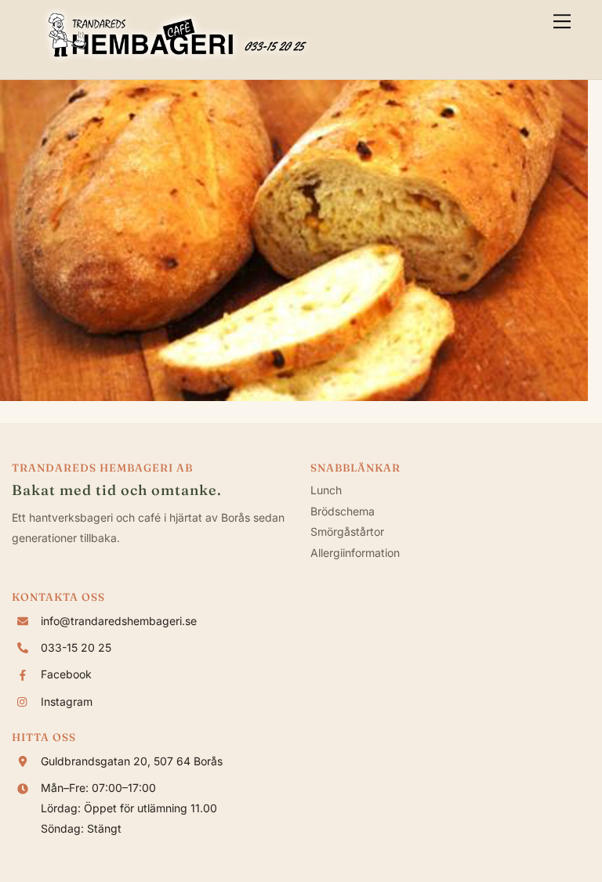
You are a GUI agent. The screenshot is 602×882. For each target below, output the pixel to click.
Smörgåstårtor (347, 531)
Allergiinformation (355, 552)
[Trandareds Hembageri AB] (177, 59)
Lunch (326, 490)
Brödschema (342, 511)
